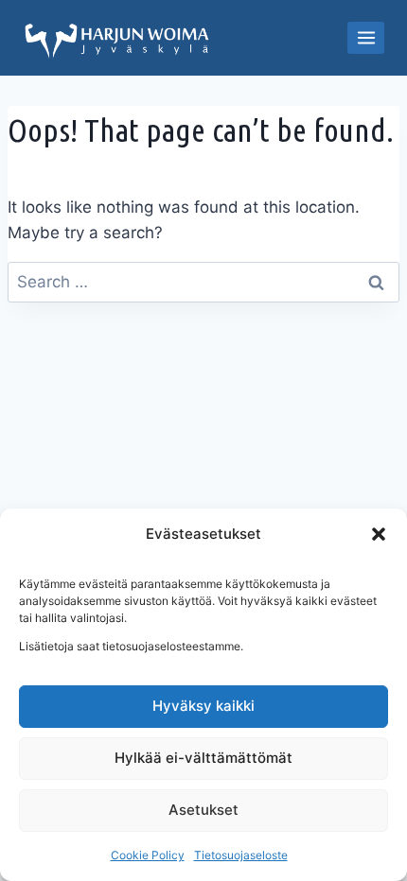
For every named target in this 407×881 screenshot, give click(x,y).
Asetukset (203, 810)
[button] (378, 534)
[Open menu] (365, 37)
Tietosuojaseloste (241, 855)
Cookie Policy (148, 855)
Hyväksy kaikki (203, 706)
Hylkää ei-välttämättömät (203, 758)
